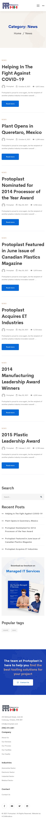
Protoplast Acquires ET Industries (14, 316)
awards (5, 630)
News (4, 60)
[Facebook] (4, 806)
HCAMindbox (7, 816)
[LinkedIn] (27, 806)
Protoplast (10, 87)
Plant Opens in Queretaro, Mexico (21, 521)
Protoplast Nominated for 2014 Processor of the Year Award (20, 530)
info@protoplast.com (10, 724)
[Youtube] (12, 806)
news (14, 630)
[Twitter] (19, 806)
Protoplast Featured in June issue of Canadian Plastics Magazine (22, 540)
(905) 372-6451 (8, 728)
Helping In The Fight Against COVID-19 (17, 73)
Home (17, 33)
